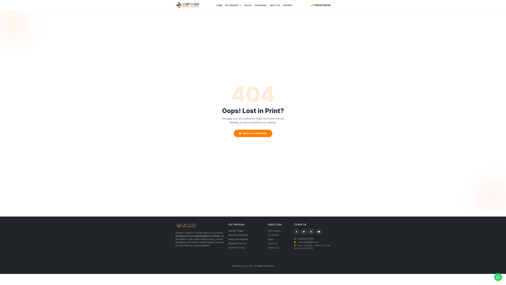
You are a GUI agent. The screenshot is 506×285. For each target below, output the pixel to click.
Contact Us (273, 247)
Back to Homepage (255, 133)
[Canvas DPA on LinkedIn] (311, 231)
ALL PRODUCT (232, 5)
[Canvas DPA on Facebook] (296, 231)
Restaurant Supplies (238, 239)
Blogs (270, 239)
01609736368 (322, 5)
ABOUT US (275, 5)
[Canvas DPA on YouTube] (319, 231)
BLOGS (248, 5)
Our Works (273, 235)
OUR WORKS (261, 5)
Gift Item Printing (236, 247)
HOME (219, 5)
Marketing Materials (238, 235)
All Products (274, 230)
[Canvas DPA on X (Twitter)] (303, 231)
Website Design (235, 230)
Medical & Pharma (237, 243)
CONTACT (288, 5)
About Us (272, 243)
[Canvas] (187, 5)
